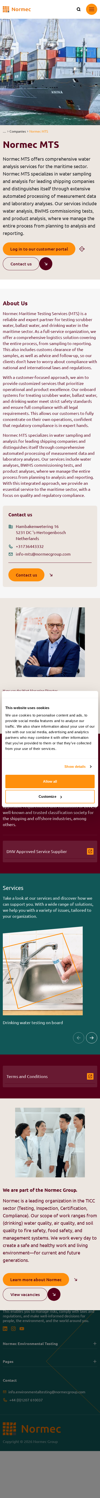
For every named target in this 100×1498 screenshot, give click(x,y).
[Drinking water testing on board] (43, 975)
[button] (4, 131)
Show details (75, 767)
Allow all (50, 781)
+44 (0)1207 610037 (26, 1399)
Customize (47, 796)
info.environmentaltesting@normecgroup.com (46, 1391)
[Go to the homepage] (17, 9)
